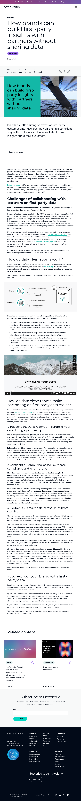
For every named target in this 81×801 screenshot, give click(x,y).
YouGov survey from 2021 (57, 234)
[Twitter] (68, 71)
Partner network (60, 759)
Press (57, 761)
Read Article (11, 59)
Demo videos (33, 759)
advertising (48, 267)
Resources (60, 739)
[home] (12, 7)
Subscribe (36, 779)
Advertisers (47, 738)
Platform (60, 736)
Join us (57, 764)
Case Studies (61, 741)
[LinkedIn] (64, 71)
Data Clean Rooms (33, 737)
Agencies (46, 746)
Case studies (33, 756)
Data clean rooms (13, 185)
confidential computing (23, 412)
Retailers (46, 743)
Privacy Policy (40, 795)
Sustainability (59, 766)
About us (58, 754)
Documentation (34, 761)
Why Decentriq (60, 756)
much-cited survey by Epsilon (45, 242)
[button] (76, 7)
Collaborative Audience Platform (33, 743)
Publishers (46, 741)
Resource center (35, 754)
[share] (60, 71)
